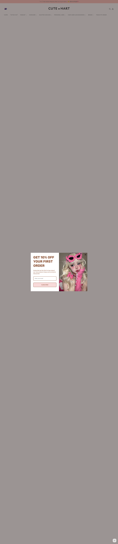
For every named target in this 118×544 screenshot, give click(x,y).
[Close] (85, 255)
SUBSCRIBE (44, 285)
